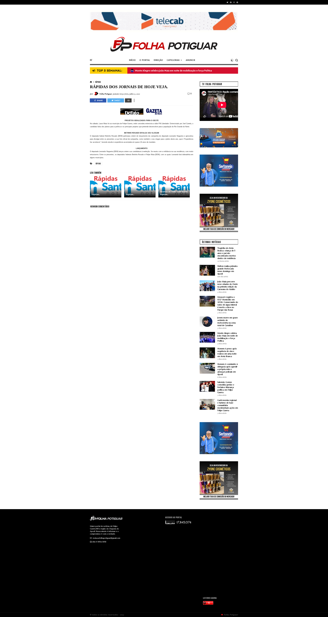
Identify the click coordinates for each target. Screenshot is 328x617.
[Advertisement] (219, 554)
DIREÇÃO (158, 60)
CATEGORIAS (173, 60)
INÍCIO (132, 60)
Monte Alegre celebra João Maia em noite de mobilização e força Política (227, 337)
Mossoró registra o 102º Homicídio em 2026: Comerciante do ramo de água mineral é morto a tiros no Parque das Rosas (227, 303)
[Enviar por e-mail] (128, 100)
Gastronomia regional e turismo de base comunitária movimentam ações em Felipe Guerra (227, 405)
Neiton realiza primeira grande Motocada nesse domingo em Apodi (168, 70)
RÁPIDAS (98, 82)
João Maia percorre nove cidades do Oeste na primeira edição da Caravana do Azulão (227, 285)
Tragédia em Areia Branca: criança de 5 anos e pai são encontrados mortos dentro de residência (226, 253)
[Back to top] (321, 611)
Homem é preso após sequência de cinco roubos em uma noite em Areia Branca (227, 352)
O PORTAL (145, 60)
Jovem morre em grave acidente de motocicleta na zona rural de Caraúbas (227, 321)
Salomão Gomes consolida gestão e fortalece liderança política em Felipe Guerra (225, 387)
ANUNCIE (190, 60)
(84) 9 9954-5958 (99, 542)
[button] (231, 60)
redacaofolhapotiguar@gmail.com (106, 538)
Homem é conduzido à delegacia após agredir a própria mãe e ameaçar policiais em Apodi (227, 369)
